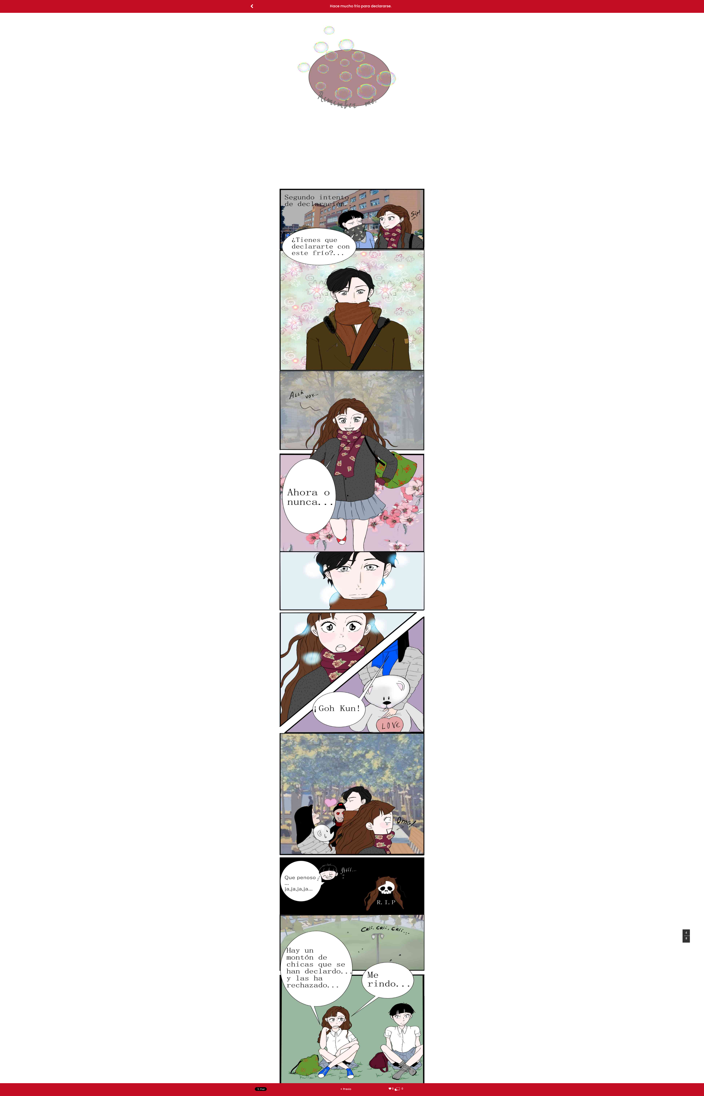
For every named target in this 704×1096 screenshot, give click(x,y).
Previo (346, 1089)
